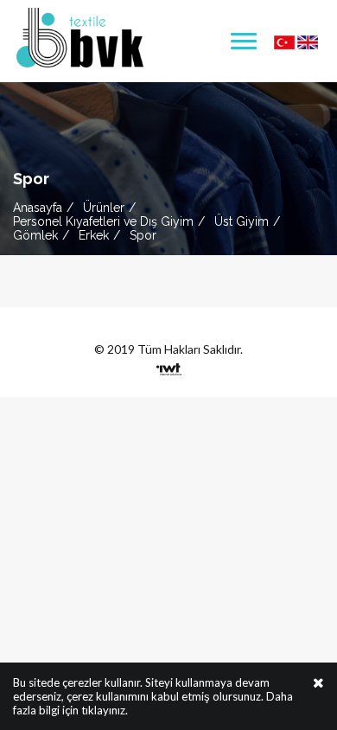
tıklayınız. (104, 710)
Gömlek (35, 235)
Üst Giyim (241, 221)
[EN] (308, 41)
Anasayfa (37, 208)
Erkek (94, 235)
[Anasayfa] (79, 36)
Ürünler (103, 208)
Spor (143, 235)
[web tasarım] (168, 364)
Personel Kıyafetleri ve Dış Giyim (103, 221)
